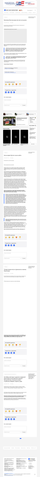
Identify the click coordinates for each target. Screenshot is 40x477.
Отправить (24, 105)
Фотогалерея (12, 12)
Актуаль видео (17, 12)
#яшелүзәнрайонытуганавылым (10, 374)
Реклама (30, 12)
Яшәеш (6, 17)
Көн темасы (6, 12)
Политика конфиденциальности (8, 475)
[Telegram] (11, 92)
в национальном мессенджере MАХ (10, 72)
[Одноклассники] (8, 92)
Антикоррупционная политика (8, 473)
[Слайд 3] (15, 126)
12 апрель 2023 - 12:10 (6, 22)
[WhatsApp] (14, 92)
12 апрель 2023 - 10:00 (6, 273)
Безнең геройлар (24, 12)
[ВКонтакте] (6, 92)
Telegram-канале (8, 68)
